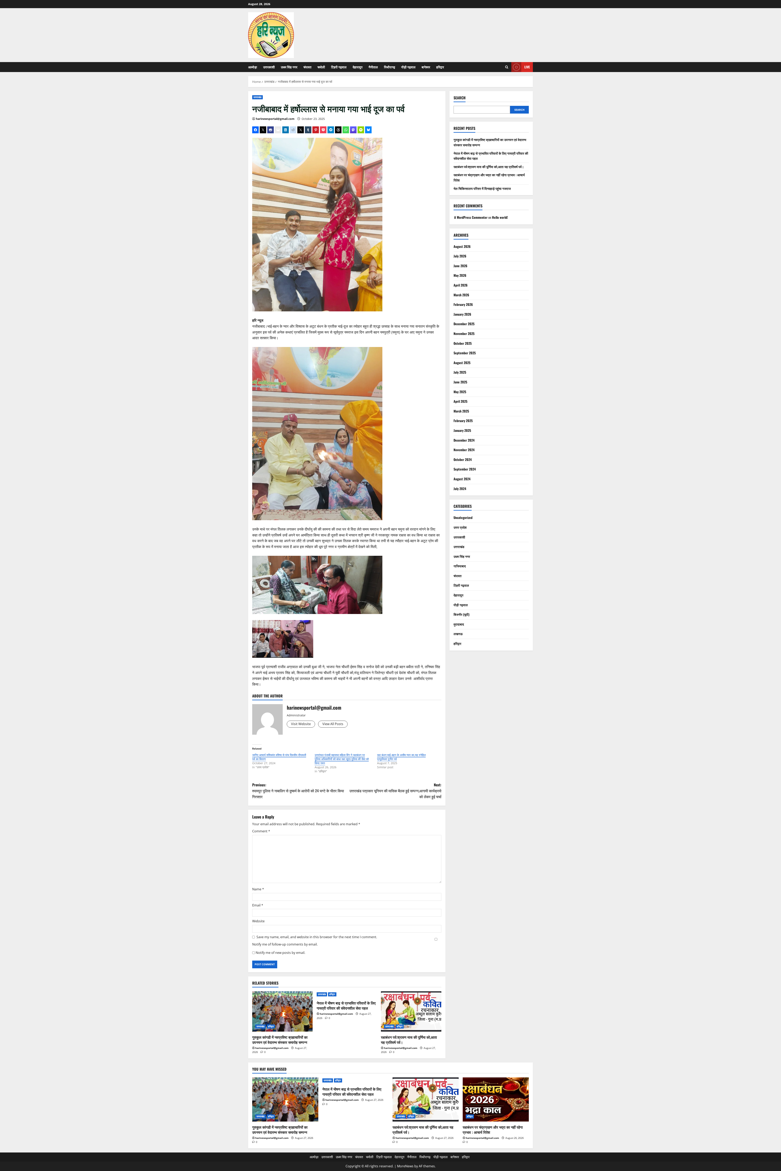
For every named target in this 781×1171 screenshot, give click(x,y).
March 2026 (461, 294)
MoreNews (405, 1166)
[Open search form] (506, 67)
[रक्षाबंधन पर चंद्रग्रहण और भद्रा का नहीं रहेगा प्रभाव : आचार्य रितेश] (496, 1099)
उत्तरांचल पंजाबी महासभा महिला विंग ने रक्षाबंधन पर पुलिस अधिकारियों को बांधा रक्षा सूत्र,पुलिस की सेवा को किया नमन (342, 759)
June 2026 (460, 265)
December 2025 (464, 323)
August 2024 (462, 478)
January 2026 (462, 314)
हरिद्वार (440, 67)
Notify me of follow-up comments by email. (285, 944)
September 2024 (465, 469)
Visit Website (301, 724)
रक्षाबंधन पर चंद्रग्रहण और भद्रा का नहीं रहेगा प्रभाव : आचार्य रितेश (493, 1129)
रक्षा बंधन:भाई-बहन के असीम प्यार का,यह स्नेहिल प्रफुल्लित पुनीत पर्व (401, 757)
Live (527, 67)
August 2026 (462, 246)
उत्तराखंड (257, 97)
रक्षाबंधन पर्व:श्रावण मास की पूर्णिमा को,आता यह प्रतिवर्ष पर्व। (409, 1039)
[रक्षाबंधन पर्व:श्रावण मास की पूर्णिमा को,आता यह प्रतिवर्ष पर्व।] (411, 1011)
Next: (395, 790)
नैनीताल (373, 67)
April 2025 (460, 401)
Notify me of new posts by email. (280, 952)
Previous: (298, 790)
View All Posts (332, 724)
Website (258, 921)
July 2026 (460, 256)
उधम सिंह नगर (289, 67)
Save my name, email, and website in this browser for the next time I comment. (316, 937)
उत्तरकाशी (269, 67)
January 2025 (462, 430)
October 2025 (463, 343)
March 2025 (461, 411)
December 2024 (464, 440)
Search (460, 97)
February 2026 (463, 304)
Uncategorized (463, 517)
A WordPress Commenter (471, 217)
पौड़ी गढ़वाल (408, 67)
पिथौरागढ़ (389, 67)
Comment (261, 831)
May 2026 (460, 275)
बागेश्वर (426, 67)
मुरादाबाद (459, 624)
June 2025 (460, 382)
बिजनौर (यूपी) (461, 614)
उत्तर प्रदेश (460, 527)
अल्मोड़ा (252, 67)
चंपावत (307, 67)
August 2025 (462, 362)
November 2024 (464, 449)
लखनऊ (458, 633)
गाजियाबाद (460, 566)
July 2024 (460, 488)
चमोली (321, 67)
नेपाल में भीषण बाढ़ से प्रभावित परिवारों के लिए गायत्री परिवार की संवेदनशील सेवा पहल (346, 1005)
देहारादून (357, 67)
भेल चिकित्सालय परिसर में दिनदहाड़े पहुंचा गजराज (482, 188)
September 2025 (465, 352)
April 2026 (461, 285)
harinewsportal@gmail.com (275, 119)
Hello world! (500, 217)
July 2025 (460, 372)
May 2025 (460, 391)
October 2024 (463, 459)
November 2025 (464, 333)
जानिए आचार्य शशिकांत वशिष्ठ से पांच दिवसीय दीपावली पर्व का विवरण (279, 757)
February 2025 (463, 420)
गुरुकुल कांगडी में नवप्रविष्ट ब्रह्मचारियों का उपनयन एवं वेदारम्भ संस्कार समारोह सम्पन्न (280, 1039)
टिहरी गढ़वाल (339, 67)
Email (257, 905)
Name (258, 889)
